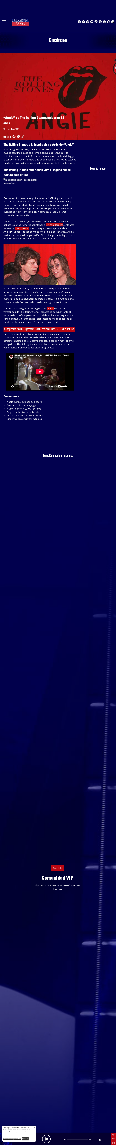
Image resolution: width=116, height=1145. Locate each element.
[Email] (108, 21)
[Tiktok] (96, 21)
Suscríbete (57, 868)
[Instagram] (87, 21)
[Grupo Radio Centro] (100, 21)
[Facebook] (79, 21)
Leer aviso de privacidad (12, 1139)
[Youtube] (91, 21)
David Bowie (21, 228)
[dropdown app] (104, 21)
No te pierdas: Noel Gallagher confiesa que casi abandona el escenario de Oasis (39, 329)
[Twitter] (83, 21)
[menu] (4, 22)
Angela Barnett (54, 224)
